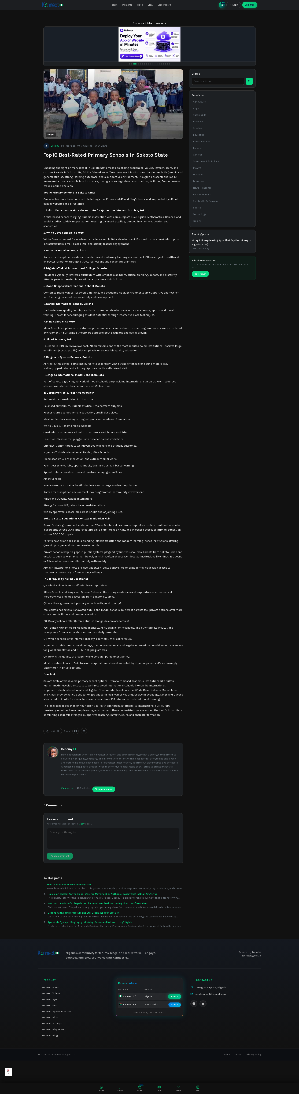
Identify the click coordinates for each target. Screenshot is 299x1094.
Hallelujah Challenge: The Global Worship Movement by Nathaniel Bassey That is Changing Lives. (102, 893)
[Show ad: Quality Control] (144, 63)
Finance (197, 148)
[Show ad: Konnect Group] (148, 63)
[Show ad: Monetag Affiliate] (157, 63)
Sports (197, 207)
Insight (50, 134)
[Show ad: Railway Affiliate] (133, 63)
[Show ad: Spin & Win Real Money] (161, 63)
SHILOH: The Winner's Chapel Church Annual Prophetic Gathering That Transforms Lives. (98, 903)
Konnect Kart (49, 1005)
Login (235, 4)
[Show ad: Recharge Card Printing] (165, 63)
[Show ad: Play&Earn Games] (152, 63)
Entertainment (201, 141)
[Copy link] (84, 731)
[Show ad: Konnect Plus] (137, 63)
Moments (127, 4)
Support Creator (105, 789)
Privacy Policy (253, 1054)
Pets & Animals (202, 194)
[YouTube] (203, 1003)
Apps (196, 108)
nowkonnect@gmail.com (210, 994)
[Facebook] (193, 1003)
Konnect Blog (50, 1035)
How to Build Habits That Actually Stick (69, 884)
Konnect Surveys (52, 1023)
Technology (199, 214)
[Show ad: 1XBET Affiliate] (129, 63)
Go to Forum (200, 274)
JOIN (173, 996)
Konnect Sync (50, 999)
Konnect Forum (51, 987)
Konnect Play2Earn (53, 1029)
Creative (197, 128)
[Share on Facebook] (75, 731)
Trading (197, 220)
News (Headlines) (202, 187)
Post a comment (60, 855)
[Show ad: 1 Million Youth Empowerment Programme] (169, 63)
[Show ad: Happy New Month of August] (131, 63)
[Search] (249, 81)
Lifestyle (197, 174)
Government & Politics (206, 161)
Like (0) (55, 731)
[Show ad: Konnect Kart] (146, 63)
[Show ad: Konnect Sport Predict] (142, 63)
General (197, 154)
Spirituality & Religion (205, 201)
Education (199, 134)
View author (68, 788)
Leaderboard (164, 4)
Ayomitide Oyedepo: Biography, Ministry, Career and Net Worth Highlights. (90, 922)
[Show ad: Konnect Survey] (163, 63)
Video (140, 4)
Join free (249, 4)
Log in (81, 824)
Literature (198, 181)
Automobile (199, 114)
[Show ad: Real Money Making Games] (159, 63)
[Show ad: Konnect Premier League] (150, 63)
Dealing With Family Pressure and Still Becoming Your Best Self (83, 912)
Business (198, 121)
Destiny (52, 145)
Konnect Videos (51, 993)
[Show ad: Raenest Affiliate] (155, 63)
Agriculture (199, 101)
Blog (150, 4)
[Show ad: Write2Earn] (167, 63)
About (226, 1054)
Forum (114, 4)
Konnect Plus (50, 1017)
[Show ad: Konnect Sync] (140, 63)
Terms (237, 1054)
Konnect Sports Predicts (56, 1011)
